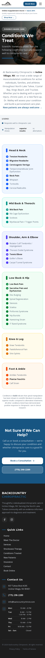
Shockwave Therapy (13, 549)
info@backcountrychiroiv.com (21, 602)
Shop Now (9, 17)
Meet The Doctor (11, 540)
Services (7, 544)
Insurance (8, 562)
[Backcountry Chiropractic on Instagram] (11, 519)
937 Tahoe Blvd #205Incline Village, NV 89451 (19, 587)
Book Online (9, 570)
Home (6, 535)
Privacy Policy (14, 649)
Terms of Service (29, 649)
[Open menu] (40, 4)
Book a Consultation (20, 461)
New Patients (10, 557)
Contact (7, 566)
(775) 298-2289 (22, 470)
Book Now (30, 4)
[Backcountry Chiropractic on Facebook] (4, 519)
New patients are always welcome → (22, 107)
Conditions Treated (12, 553)
